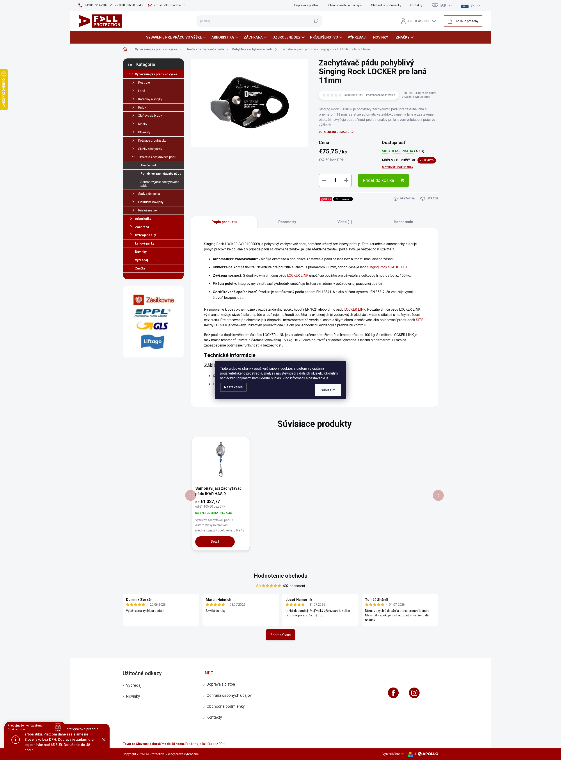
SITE (419, 320)
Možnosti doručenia (397, 167)
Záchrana (142, 227)
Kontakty (416, 5)
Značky (140, 268)
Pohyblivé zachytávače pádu (160, 173)
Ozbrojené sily (145, 235)
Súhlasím (328, 390)
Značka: (416, 97)
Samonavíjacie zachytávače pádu (159, 183)
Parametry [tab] (287, 222)
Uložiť (327, 199)
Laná (141, 91)
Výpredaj (141, 260)
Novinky (141, 251)
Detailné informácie (334, 132)
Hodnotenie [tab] (403, 222)
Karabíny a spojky (150, 99)
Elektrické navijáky (150, 202)
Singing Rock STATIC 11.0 (387, 267)
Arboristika (143, 218)
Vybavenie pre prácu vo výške (156, 74)
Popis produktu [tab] (224, 222)
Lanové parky (144, 243)
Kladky (142, 124)
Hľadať (315, 21)
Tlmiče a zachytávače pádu (157, 157)
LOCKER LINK (297, 275)
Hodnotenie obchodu (280, 575)
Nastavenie (233, 387)
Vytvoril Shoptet (393, 754)
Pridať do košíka (378, 180)
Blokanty (144, 132)
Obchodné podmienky (386, 5)
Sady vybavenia (149, 193)
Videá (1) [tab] (344, 222)
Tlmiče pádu (149, 165)
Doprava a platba (306, 5)
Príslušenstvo (147, 210)
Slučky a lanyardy (150, 149)
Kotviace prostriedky (152, 140)
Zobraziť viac (280, 635)
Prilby (142, 107)
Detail (215, 541)
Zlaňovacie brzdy (150, 115)
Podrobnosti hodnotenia (380, 95)
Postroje (144, 82)
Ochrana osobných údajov (344, 5)
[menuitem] (176, 37)
